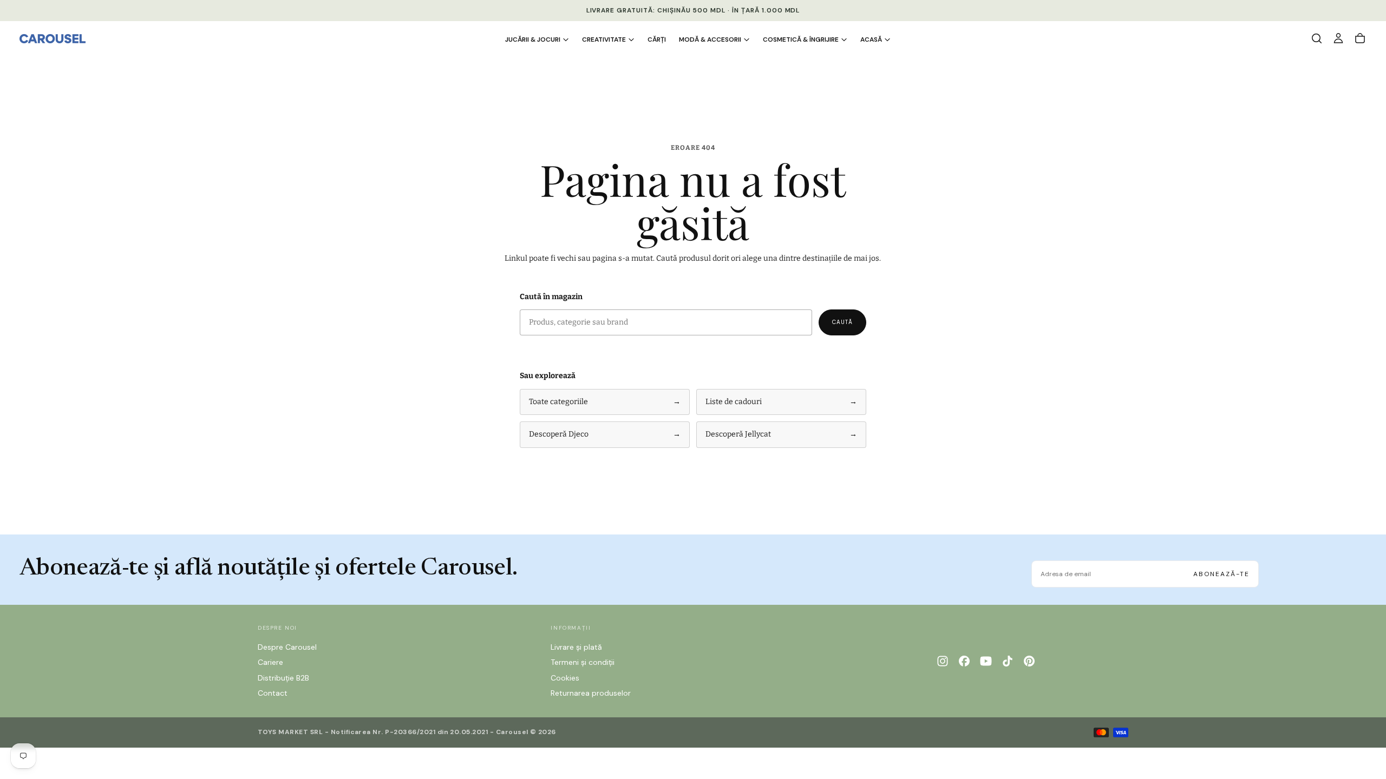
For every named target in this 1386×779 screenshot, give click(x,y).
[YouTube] (985, 661)
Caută (842, 322)
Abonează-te (1221, 574)
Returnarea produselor (591, 693)
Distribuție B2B (283, 678)
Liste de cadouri (781, 401)
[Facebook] (964, 661)
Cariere (270, 662)
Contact (272, 693)
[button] (1316, 38)
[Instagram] (942, 661)
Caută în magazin (551, 296)
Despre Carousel (287, 647)
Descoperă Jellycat (781, 434)
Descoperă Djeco (605, 434)
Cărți (657, 39)
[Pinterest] (1029, 661)
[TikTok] (1007, 661)
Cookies (565, 678)
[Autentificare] (1338, 38)
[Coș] (1360, 38)
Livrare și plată (576, 647)
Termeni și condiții (582, 662)
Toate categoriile (605, 401)
